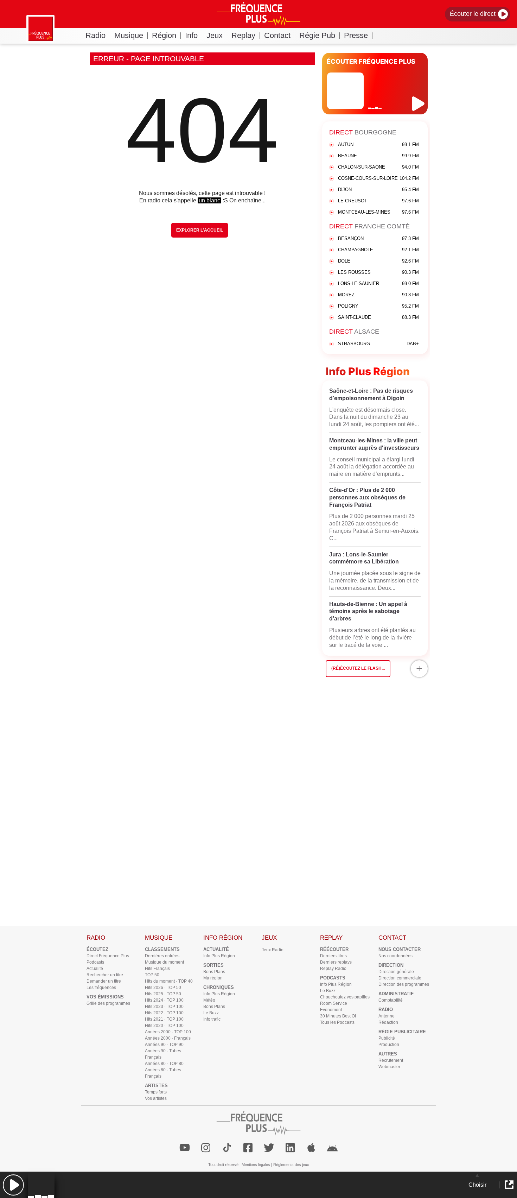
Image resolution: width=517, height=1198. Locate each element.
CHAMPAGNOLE (378, 249)
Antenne (386, 1016)
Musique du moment (164, 962)
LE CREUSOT (378, 200)
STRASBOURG (378, 343)
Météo (209, 1000)
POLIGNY (378, 306)
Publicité (386, 1038)
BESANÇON (378, 238)
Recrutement (390, 1060)
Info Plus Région (219, 955)
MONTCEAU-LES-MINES (378, 212)
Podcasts (95, 962)
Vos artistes (156, 1098)
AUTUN (378, 144)
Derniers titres (333, 955)
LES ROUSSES (378, 272)
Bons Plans (214, 971)
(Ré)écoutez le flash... (358, 668)
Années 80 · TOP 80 (164, 1063)
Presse (356, 35)
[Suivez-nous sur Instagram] (205, 1147)
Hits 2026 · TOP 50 (163, 987)
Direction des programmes (403, 984)
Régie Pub (317, 35)
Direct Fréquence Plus (108, 955)
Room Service (333, 1003)
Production (388, 1044)
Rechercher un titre (105, 974)
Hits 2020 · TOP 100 (164, 1025)
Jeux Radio (272, 949)
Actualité (95, 968)
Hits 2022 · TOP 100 (164, 1012)
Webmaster (389, 1066)
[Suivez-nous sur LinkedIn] (290, 1147)
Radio (95, 35)
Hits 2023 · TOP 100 (164, 1006)
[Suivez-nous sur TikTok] (226, 1147)
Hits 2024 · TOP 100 (164, 1000)
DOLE (378, 261)
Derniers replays (336, 962)
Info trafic (212, 1019)
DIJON (378, 189)
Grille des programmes (108, 1003)
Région (164, 35)
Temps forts (156, 1092)
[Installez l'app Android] (332, 1147)
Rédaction (388, 1022)
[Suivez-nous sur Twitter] (269, 1147)
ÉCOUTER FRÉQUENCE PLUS (371, 61)
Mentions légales (256, 1164)
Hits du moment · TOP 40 (169, 981)
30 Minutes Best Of (338, 1016)
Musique (128, 35)
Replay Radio (333, 968)
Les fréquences (101, 987)
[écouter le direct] (419, 103)
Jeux (214, 35)
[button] (13, 1185)
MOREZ (378, 294)
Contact (277, 35)
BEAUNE (378, 155)
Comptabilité (390, 1000)
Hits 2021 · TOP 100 (164, 1019)
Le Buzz (211, 1012)
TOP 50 (152, 974)
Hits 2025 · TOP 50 (163, 993)
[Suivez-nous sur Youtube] (184, 1147)
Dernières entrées (162, 955)
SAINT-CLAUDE (378, 317)
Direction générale (396, 971)
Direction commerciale (399, 978)
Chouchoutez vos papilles (345, 997)
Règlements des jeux (291, 1164)
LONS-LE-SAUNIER (378, 283)
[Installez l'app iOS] (311, 1147)
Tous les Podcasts (337, 1022)
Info (191, 35)
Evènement (331, 1009)
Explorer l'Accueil (199, 230)
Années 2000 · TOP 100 (168, 1031)
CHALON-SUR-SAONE (378, 167)
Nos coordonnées (395, 955)
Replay (243, 35)
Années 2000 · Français (168, 1038)
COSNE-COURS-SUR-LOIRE (378, 178)
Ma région (213, 978)
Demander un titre (104, 981)
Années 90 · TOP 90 (164, 1044)
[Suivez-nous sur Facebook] (248, 1147)
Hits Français (157, 968)
